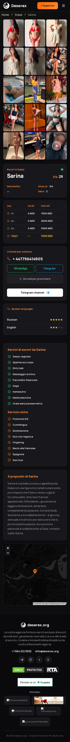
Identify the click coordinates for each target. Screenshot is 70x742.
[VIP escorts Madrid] (17, 700)
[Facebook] (39, 659)
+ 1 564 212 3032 (21, 651)
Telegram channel (32, 292)
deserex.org (38, 625)
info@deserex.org (47, 651)
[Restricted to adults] (52, 669)
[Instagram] (30, 659)
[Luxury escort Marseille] (35, 721)
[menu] (63, 5)
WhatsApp (20, 268)
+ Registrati (47, 5)
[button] (35, 571)
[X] (48, 659)
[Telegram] (21, 659)
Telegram (49, 268)
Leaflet (38, 603)
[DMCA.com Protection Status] (28, 670)
